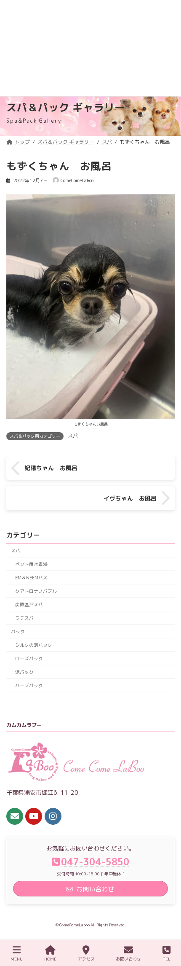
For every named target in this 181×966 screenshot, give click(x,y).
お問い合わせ (128, 959)
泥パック (24, 672)
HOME (50, 959)
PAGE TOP (166, 927)
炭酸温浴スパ (29, 604)
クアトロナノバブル (36, 591)
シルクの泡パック (33, 645)
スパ (73, 435)
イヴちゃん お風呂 (130, 498)
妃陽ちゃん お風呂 (50, 468)
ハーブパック (29, 685)
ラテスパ (24, 618)
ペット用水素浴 (31, 564)
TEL (166, 959)
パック (18, 631)
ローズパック (29, 658)
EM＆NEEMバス (31, 577)
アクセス (86, 959)
